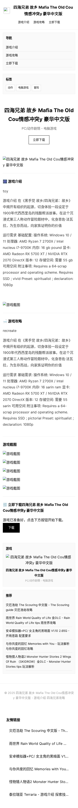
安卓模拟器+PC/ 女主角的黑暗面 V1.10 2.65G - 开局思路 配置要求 (37, 633)
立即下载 (54, 22)
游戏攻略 (39, 22)
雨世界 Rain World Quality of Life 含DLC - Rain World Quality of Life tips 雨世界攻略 (38, 620)
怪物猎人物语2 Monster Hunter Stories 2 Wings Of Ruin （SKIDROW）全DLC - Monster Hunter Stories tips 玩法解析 (38, 661)
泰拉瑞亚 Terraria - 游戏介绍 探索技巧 (39, 794)
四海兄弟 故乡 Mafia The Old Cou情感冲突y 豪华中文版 (43, 10)
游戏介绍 (23, 22)
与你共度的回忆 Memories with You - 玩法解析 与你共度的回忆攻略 (38, 646)
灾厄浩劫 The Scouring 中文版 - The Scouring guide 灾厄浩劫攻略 (37, 607)
